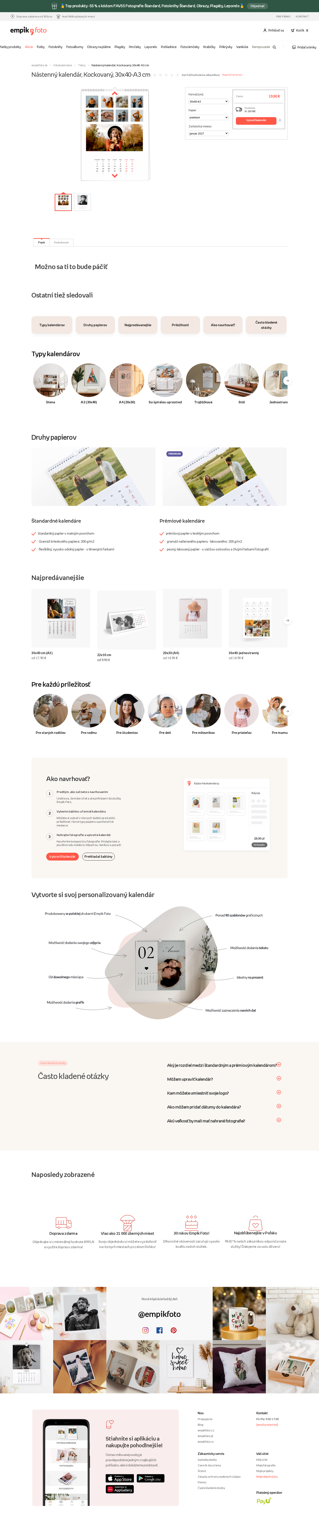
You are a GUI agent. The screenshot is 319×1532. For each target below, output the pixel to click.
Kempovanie (261, 46)
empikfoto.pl (205, 1435)
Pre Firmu (283, 16)
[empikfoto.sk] (33, 31)
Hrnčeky (135, 46)
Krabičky (209, 46)
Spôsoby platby (207, 1459)
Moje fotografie (265, 1465)
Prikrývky (225, 46)
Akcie (29, 46)
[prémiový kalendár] (225, 476)
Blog (200, 1424)
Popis (41, 242)
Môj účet (262, 1459)
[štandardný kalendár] (93, 476)
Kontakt (302, 16)
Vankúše (242, 46)
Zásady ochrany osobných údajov (219, 1476)
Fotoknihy (55, 46)
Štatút (202, 1470)
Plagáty (120, 46)
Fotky (41, 46)
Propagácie (205, 1419)
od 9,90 (103, 659)
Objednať (257, 6)
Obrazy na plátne (98, 46)
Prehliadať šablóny (98, 856)
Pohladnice (169, 46)
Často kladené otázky (211, 1487)
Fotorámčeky (190, 46)
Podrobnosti (61, 242)
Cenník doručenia (209, 1465)
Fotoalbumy (74, 46)
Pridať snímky (307, 47)
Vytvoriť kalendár (62, 856)
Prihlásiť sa (276, 30)
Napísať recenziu (232, 74)
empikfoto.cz (206, 1430)
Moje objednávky (267, 1476)
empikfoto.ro (206, 1441)
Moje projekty (264, 1470)
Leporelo (151, 46)
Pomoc (202, 1482)
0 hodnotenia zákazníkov (204, 75)
